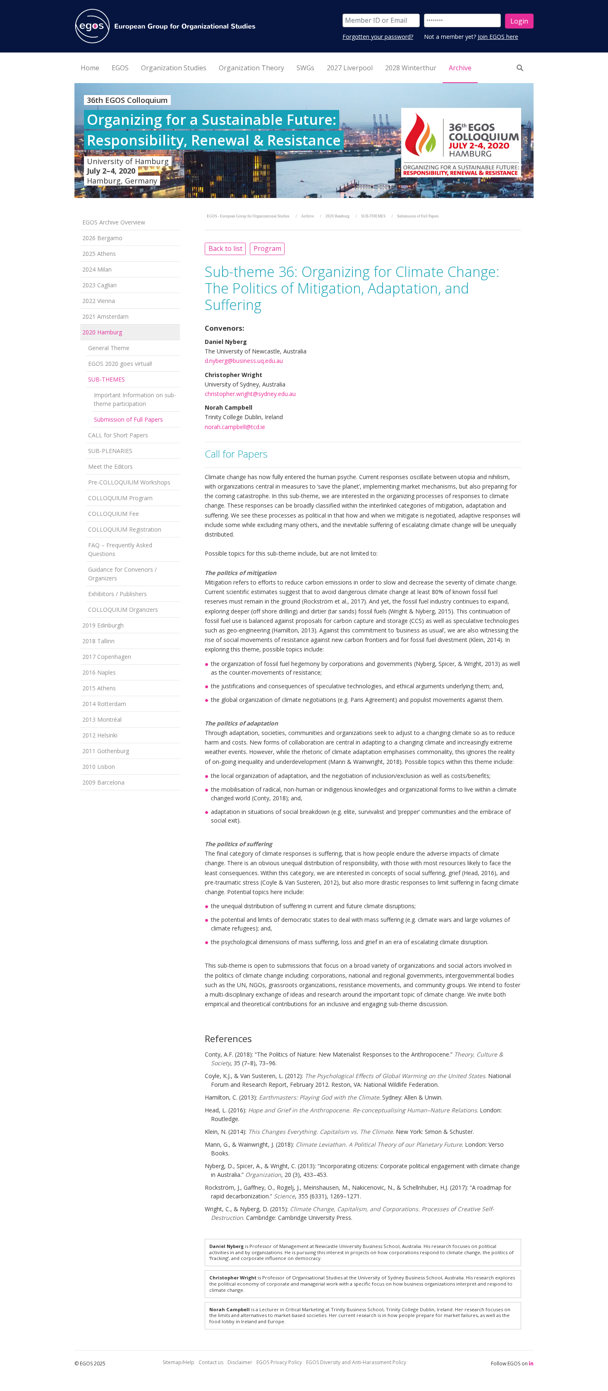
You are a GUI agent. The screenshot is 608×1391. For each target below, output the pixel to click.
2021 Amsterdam (105, 316)
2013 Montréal (102, 719)
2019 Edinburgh (103, 625)
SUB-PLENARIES (110, 451)
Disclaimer (239, 1362)
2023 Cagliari (99, 285)
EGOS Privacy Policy (279, 1362)
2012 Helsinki (99, 735)
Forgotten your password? (377, 37)
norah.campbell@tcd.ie (235, 427)
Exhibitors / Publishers (117, 594)
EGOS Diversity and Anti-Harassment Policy (356, 1362)
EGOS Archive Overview (113, 222)
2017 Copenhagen (106, 657)
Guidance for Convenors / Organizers (122, 573)
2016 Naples (99, 672)
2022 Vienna (98, 301)
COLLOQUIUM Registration (124, 529)
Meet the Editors (110, 466)
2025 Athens (99, 254)
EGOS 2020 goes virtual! (120, 363)
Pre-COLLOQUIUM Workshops (129, 482)
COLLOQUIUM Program (120, 498)
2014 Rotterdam (104, 704)
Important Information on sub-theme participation (135, 399)
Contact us (211, 1362)
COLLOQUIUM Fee (113, 514)
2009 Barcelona (103, 782)
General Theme (108, 348)
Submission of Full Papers (128, 419)
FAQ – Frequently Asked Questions (120, 549)
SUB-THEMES (106, 379)
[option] (304, 140)
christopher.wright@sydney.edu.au (250, 394)
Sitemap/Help (178, 1362)
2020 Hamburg (102, 332)
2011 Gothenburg (105, 751)
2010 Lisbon (98, 767)
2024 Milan (97, 269)
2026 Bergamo (102, 238)
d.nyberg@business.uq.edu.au (244, 361)
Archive (307, 216)
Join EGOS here (498, 37)
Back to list (225, 248)
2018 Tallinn (98, 641)
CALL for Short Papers (118, 435)
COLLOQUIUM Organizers (123, 609)
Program (267, 248)
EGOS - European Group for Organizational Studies (248, 216)
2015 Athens (99, 688)
